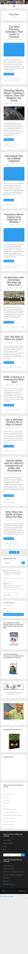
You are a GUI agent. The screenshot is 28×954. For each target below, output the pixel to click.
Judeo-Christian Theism (14, 326)
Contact (5, 846)
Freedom (15, 367)
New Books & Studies (8, 884)
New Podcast (6, 878)
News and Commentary (8, 818)
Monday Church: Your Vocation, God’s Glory (13, 871)
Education (5, 803)
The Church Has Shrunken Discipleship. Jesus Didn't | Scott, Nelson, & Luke (13, 591)
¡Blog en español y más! (8, 865)
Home (4, 849)
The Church (6, 797)
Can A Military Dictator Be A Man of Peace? (14, 422)
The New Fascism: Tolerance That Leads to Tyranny (14, 31)
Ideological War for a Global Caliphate (14, 158)
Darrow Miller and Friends (11, 891)
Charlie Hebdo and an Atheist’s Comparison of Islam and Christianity (14, 465)
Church (7, 144)
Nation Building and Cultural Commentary (13, 815)
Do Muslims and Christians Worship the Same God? (14, 281)
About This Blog (7, 840)
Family (4, 806)
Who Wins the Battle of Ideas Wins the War (14, 514)
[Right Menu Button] (27, 898)
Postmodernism (15, 80)
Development (6, 800)
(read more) (18, 694)
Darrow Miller (10, 39)
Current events (8, 367)
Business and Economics (9, 794)
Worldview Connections (8, 824)
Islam (15, 78)
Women (18, 409)
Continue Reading (9, 74)
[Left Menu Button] (0, 894)
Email (4, 608)
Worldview (15, 204)
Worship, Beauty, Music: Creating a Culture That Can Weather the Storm (14, 95)
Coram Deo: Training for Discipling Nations (13, 875)
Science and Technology (9, 821)
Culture (11, 78)
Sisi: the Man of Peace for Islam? (14, 338)
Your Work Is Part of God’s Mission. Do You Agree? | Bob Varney (13, 580)
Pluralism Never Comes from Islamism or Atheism (14, 218)
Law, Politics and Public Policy (10, 812)
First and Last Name (8, 602)
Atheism (7, 78)
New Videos (6, 881)
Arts (4, 791)
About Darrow (13, 720)
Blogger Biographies (8, 843)
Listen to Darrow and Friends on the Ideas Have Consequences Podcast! (12, 572)
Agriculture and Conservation (10, 809)
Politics (19, 367)
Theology (22, 326)
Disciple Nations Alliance (9, 868)
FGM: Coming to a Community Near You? (14, 379)
